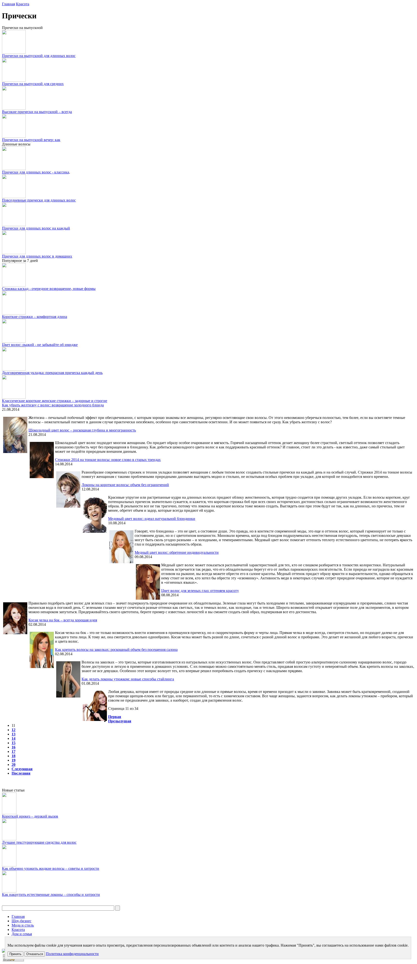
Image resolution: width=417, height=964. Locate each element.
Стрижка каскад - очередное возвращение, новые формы (49, 289)
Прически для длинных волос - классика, (36, 172)
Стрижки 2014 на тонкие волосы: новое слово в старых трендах (108, 460)
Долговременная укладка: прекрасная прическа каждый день (52, 373)
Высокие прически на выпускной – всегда (37, 112)
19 (13, 760)
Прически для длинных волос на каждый (36, 228)
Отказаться (34, 954)
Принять (15, 954)
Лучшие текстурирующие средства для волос (39, 842)
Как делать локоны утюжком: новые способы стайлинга (128, 679)
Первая (114, 717)
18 (13, 756)
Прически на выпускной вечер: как (31, 140)
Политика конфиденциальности (72, 954)
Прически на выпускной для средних (33, 84)
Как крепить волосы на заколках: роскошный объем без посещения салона (116, 649)
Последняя (21, 773)
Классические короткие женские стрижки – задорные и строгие (54, 401)
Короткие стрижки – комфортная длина (34, 317)
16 (13, 747)
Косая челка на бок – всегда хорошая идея (62, 620)
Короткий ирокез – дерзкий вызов (30, 816)
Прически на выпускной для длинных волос (39, 56)
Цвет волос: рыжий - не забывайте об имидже (40, 345)
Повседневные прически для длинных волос (39, 200)
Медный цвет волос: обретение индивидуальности (177, 552)
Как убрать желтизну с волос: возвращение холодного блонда (53, 405)
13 (13, 734)
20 (13, 765)
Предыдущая (119, 721)
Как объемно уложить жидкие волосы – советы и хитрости (50, 868)
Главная (8, 4)
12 (13, 730)
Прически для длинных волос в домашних (37, 256)
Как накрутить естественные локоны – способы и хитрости (51, 894)
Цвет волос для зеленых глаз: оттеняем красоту (200, 591)
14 (13, 738)
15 (13, 743)
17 (13, 751)
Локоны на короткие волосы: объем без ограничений (125, 485)
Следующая (22, 769)
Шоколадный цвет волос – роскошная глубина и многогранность (82, 430)
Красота (22, 4)
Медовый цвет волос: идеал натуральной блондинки (151, 519)
